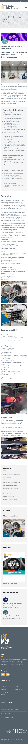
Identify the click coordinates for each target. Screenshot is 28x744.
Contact (17, 692)
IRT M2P (3, 686)
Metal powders (7, 477)
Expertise (3, 689)
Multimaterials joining (8, 496)
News (16, 686)
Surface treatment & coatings (10, 488)
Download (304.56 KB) (10, 583)
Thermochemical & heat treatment (11, 491)
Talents (3, 694)
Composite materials (8, 493)
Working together (5, 692)
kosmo (8, 741)
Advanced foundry (7, 479)
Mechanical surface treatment (10, 485)
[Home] (11, 6)
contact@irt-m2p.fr (8, 717)
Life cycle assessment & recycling (11, 482)
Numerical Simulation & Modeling (11, 474)
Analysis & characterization (10, 499)
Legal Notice (18, 689)
